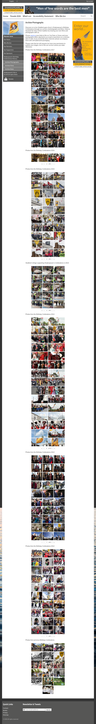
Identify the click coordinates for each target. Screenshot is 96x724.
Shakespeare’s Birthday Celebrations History (11, 58)
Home (5, 16)
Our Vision (7, 39)
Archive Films (9, 65)
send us (33, 35)
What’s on (27, 16)
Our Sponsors (8, 53)
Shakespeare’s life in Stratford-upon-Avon (10, 73)
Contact (5, 708)
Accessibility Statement (43, 16)
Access (5, 710)
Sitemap (5, 715)
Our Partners (8, 46)
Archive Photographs (12, 62)
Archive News (9, 69)
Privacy (5, 713)
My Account (90, 1)
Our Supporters (9, 50)
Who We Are (61, 16)
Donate (11, 79)
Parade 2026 (15, 16)
